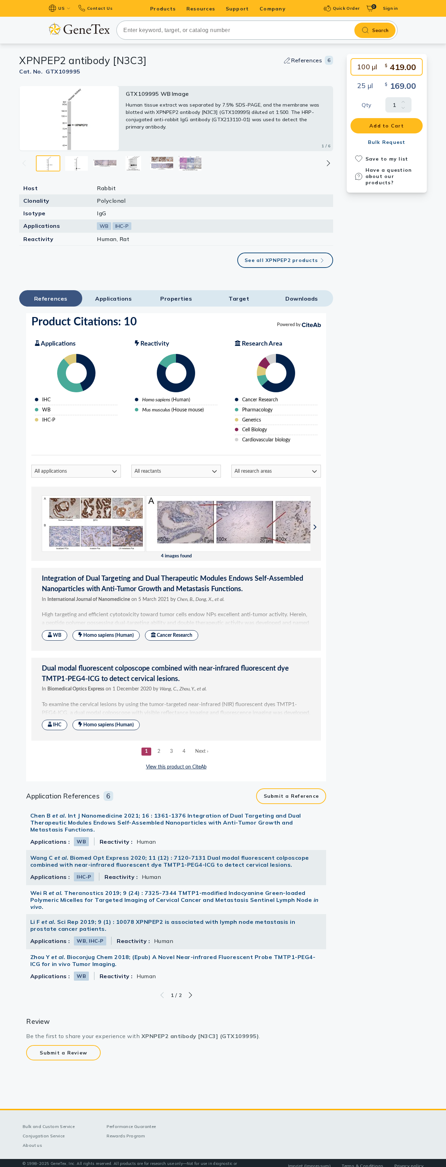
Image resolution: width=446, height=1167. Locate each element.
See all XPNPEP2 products (281, 260)
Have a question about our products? (389, 176)
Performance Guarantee (131, 1126)
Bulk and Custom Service (49, 1126)
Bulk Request (387, 142)
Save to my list (387, 159)
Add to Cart (386, 126)
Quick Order (346, 8)
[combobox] (257, 30)
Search (380, 30)
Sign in (390, 8)
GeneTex (78, 28)
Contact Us (100, 8)
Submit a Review (63, 1053)
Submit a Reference (291, 796)
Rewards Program (126, 1135)
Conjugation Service (44, 1135)
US (61, 8)
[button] (328, 163)
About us (32, 1145)
